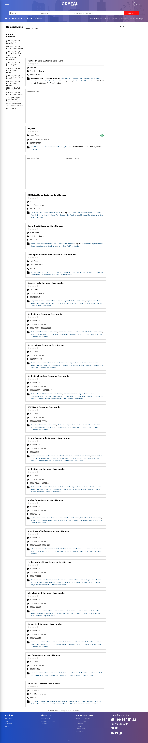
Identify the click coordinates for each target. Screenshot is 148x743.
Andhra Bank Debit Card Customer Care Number (71, 520)
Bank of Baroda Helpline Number (71, 487)
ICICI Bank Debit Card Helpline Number (84, 704)
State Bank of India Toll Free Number (66, 551)
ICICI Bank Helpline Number (88, 701)
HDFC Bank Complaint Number (42, 427)
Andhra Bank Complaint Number (42, 520)
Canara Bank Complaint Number (42, 644)
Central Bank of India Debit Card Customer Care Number (63, 461)
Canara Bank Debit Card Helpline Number (68, 644)
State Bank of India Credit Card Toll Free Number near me (13, 99)
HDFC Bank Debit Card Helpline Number (68, 427)
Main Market (35, 321)
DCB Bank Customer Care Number (43, 272)
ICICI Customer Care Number (66, 701)
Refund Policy (81, 729)
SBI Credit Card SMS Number (83, 81)
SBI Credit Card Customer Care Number (46, 61)
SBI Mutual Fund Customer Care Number (46, 195)
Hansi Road (34, 135)
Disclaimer (79, 724)
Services (44, 724)
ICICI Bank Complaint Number (58, 704)
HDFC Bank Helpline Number (67, 425)
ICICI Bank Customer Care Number (43, 684)
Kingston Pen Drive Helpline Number (77, 303)
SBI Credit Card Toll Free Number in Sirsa (13, 52)
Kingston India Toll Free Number (74, 301)
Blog (7, 726)
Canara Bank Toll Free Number (90, 642)
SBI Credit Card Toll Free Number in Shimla (14, 93)
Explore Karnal (11, 108)
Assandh (33, 67)
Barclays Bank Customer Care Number (45, 345)
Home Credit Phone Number (63, 244)
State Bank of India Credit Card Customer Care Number (80, 78)
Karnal (92, 19)
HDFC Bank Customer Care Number (44, 407)
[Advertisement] (65, 44)
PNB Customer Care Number (41, 580)
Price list (79, 726)
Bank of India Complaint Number (42, 334)
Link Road (34, 261)
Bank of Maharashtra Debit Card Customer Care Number (63, 399)
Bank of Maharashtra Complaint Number (66, 396)
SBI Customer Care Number (41, 549)
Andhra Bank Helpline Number (90, 518)
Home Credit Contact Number (41, 244)
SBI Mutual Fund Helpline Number (80, 213)
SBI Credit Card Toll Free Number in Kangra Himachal (14, 77)
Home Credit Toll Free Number (69, 246)
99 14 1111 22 (125, 720)
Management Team (48, 721)
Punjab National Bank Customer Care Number (49, 562)
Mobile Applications (64, 147)
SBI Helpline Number (90, 549)
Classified (8, 724)
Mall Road (34, 202)
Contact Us (80, 731)
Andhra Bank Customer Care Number (45, 500)
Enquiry (99, 19)
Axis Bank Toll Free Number (85, 673)
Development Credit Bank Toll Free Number (56, 275)
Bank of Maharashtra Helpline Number (76, 394)
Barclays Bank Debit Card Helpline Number (77, 365)
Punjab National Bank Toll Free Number (57, 582)
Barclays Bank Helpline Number (70, 363)
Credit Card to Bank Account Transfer (44, 147)
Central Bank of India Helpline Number (76, 456)
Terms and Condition (83, 719)
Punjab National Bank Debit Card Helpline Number (48, 585)
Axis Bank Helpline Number (65, 673)
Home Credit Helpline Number (92, 244)
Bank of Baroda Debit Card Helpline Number (78, 489)
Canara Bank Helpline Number (68, 642)
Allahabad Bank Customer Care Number (46, 593)
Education (8, 719)
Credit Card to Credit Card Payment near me (14, 104)
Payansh (31, 129)
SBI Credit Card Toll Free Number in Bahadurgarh (13, 57)
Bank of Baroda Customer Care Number (46, 469)
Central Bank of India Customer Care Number (49, 438)
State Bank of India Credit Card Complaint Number (48, 81)
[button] (70, 4)
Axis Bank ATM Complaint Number (57, 675)
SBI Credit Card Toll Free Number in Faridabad (13, 42)
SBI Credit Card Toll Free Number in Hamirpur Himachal (13, 64)
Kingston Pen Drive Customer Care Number (46, 301)
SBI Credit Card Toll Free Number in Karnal (118, 19)
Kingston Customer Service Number (50, 303)
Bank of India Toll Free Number (91, 332)
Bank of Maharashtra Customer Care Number (48, 376)
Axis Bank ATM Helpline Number (81, 675)
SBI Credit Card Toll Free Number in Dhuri (14, 89)
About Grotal (45, 719)
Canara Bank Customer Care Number (45, 624)
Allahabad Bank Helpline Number (71, 611)
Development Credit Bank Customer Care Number (51, 255)
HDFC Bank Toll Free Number (89, 425)
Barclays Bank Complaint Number (49, 365)
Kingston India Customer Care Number (46, 283)
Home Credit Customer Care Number (45, 226)
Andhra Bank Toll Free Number (68, 518)
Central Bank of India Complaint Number (61, 458)
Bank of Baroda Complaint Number (49, 489)
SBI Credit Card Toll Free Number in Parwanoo (13, 83)
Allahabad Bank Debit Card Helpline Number (78, 613)
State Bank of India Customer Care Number (48, 531)
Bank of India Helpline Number (69, 332)
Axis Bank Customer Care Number (43, 655)
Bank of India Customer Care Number (45, 314)
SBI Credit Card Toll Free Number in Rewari (14, 47)
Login (138, 4)
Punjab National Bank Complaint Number (86, 582)
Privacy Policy (81, 721)
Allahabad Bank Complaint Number (49, 613)
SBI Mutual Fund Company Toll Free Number (63, 215)
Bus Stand (34, 290)
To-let (7, 721)
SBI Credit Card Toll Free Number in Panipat (13, 70)
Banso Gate (34, 233)
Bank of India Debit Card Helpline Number (69, 334)
